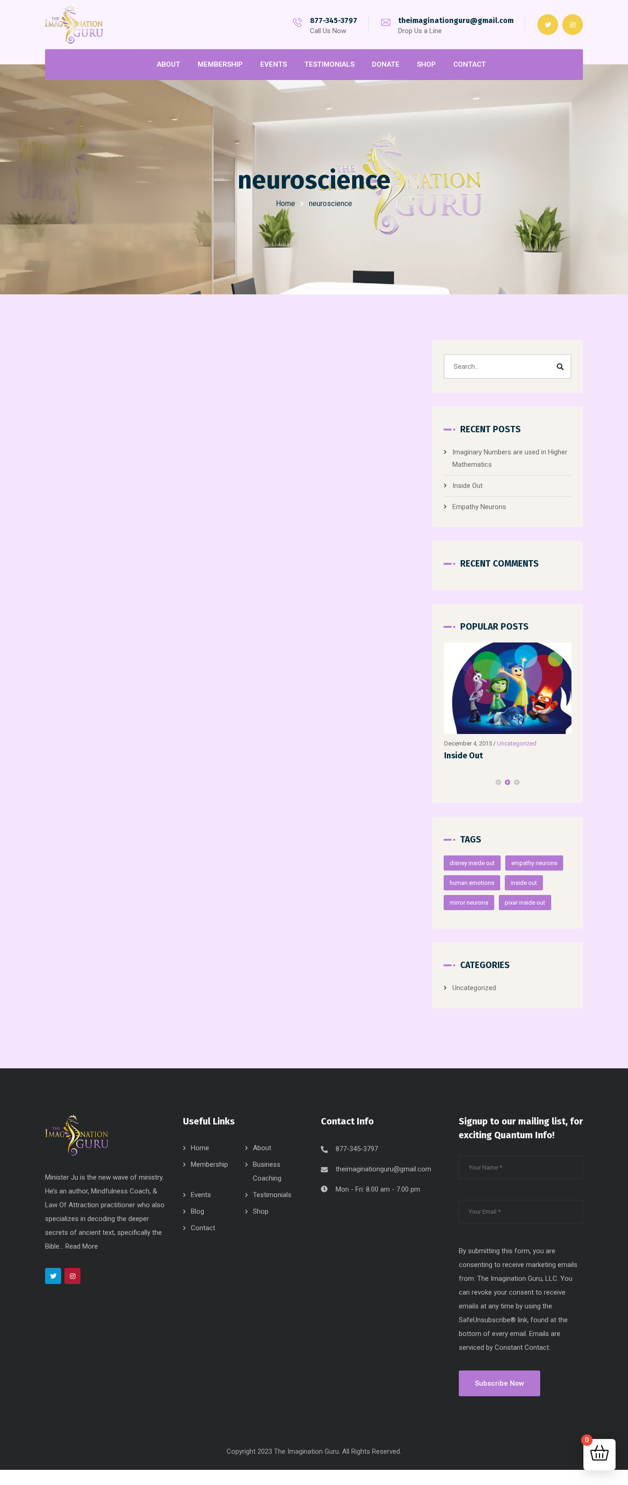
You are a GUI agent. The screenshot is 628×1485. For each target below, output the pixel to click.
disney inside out (472, 863)
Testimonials (272, 1195)
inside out (524, 882)
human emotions (472, 882)
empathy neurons (534, 863)
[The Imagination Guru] (74, 24)
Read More (81, 1246)
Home (285, 203)
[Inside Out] (508, 688)
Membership (209, 1164)
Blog (197, 1211)
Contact (203, 1228)
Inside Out (467, 486)
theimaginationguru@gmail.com (456, 20)
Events (201, 1195)
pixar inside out (525, 902)
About (262, 1148)
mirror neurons (469, 902)
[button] (498, 782)
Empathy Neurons (479, 507)
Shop (260, 1211)
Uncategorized (517, 743)
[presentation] (448, 782)
